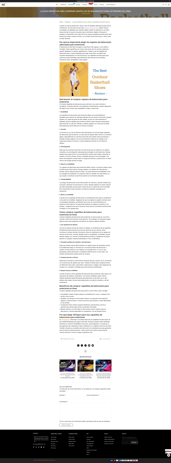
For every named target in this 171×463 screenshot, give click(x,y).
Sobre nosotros (90, 437)
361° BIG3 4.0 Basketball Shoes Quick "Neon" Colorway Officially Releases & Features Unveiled (103, 374)
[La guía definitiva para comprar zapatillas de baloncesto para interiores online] (78, 351)
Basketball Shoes (68, 339)
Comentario (63, 401)
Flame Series (71, 437)
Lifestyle (102, 4)
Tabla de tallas (90, 445)
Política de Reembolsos (109, 439)
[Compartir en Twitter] (82, 345)
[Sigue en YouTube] (41, 447)
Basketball (71, 4)
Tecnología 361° (90, 443)
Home (61, 22)
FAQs (88, 447)
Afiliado (88, 452)
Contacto (89, 439)
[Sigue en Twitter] (36, 447)
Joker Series (53, 437)
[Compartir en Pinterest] (85, 345)
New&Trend (63, 4)
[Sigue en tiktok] (43, 447)
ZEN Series (53, 445)
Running (78, 4)
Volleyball (84, 4)
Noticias (67, 22)
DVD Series (53, 447)
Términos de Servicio (108, 443)
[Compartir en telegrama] (89, 345)
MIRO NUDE (71, 443)
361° (57, 4)
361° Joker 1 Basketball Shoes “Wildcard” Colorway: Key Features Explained (67, 374)
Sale (91, 4)
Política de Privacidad (109, 441)
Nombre (62, 395)
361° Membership (90, 441)
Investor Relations (110, 4)
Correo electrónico (93, 395)
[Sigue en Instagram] (38, 447)
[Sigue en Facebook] (33, 447)
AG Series (53, 443)
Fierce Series (71, 445)
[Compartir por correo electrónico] (93, 345)
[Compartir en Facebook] (78, 345)
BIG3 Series (53, 439)
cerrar (1, 1)
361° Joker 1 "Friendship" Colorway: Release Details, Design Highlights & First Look (85, 374)
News (88, 454)
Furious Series (72, 439)
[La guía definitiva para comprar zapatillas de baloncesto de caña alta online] (92, 351)
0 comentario (106, 339)
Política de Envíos (108, 437)
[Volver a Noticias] (85, 351)
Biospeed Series (54, 441)
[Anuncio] (85, 1)
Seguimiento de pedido (92, 450)
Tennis (95, 4)
